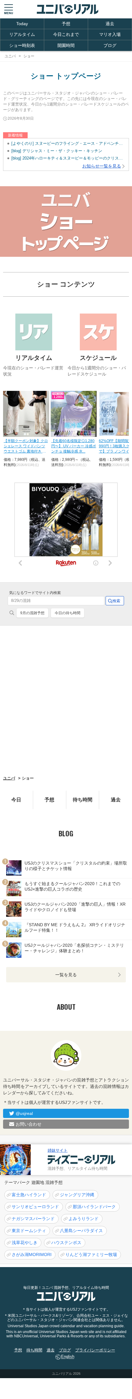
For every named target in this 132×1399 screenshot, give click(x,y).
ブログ (109, 45)
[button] (8, 9)
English (67, 1357)
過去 (110, 23)
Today (22, 23)
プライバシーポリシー (95, 1350)
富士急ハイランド (29, 1194)
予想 (66, 23)
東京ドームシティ (29, 1230)
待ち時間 (82, 799)
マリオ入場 (110, 34)
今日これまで (66, 34)
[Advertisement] (66, 700)
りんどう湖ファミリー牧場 (91, 1254)
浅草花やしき (24, 1242)
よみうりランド (83, 1218)
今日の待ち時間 (67, 613)
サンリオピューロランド (35, 1206)
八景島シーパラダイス (81, 1230)
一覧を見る (66, 974)
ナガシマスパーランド (33, 1218)
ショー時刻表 (22, 45)
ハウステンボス (66, 1242)
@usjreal (24, 1113)
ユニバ (9, 778)
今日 (16, 799)
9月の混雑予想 (32, 613)
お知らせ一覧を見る (101, 166)
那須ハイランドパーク (94, 1206)
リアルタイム (22, 34)
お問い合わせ (28, 1124)
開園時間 (66, 45)
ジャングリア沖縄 (77, 1194)
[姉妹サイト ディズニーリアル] (15, 1159)
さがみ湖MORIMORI (32, 1254)
